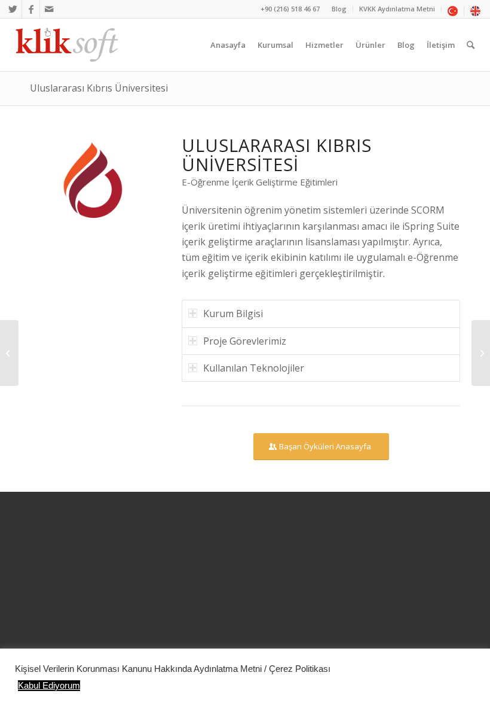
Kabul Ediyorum (49, 685)
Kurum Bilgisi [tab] (233, 313)
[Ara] (470, 45)
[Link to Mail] (49, 9)
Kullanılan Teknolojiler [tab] (253, 368)
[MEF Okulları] (480, 353)
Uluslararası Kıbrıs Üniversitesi (99, 88)
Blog (339, 8)
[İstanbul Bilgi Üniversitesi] (9, 353)
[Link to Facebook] (30, 9)
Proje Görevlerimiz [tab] (244, 341)
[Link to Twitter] (13, 9)
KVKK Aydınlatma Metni (397, 8)
